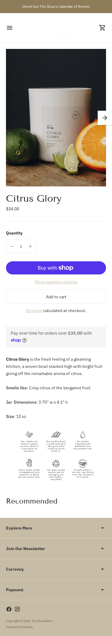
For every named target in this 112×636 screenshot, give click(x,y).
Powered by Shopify (19, 627)
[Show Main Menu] (9, 27)
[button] (105, 118)
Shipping (34, 310)
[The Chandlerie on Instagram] (17, 609)
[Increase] (30, 246)
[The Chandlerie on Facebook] (9, 609)
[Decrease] (11, 246)
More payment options (56, 282)
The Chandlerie (42, 621)
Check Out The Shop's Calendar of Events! (56, 6)
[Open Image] (56, 117)
